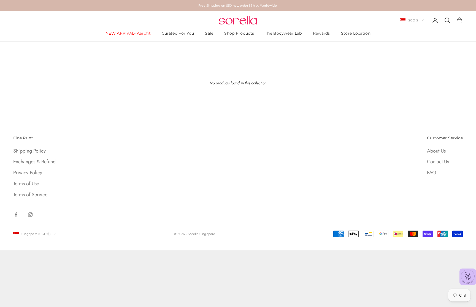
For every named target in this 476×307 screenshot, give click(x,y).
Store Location (355, 33)
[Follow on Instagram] (30, 214)
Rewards (321, 33)
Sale (209, 33)
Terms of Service (30, 194)
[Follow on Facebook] (16, 214)
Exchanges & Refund (34, 161)
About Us (436, 150)
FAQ (431, 172)
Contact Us (438, 161)
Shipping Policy (29, 150)
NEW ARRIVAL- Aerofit (128, 33)
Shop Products (239, 33)
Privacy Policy (27, 172)
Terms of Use (26, 183)
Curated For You (178, 33)
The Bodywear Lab (283, 33)
